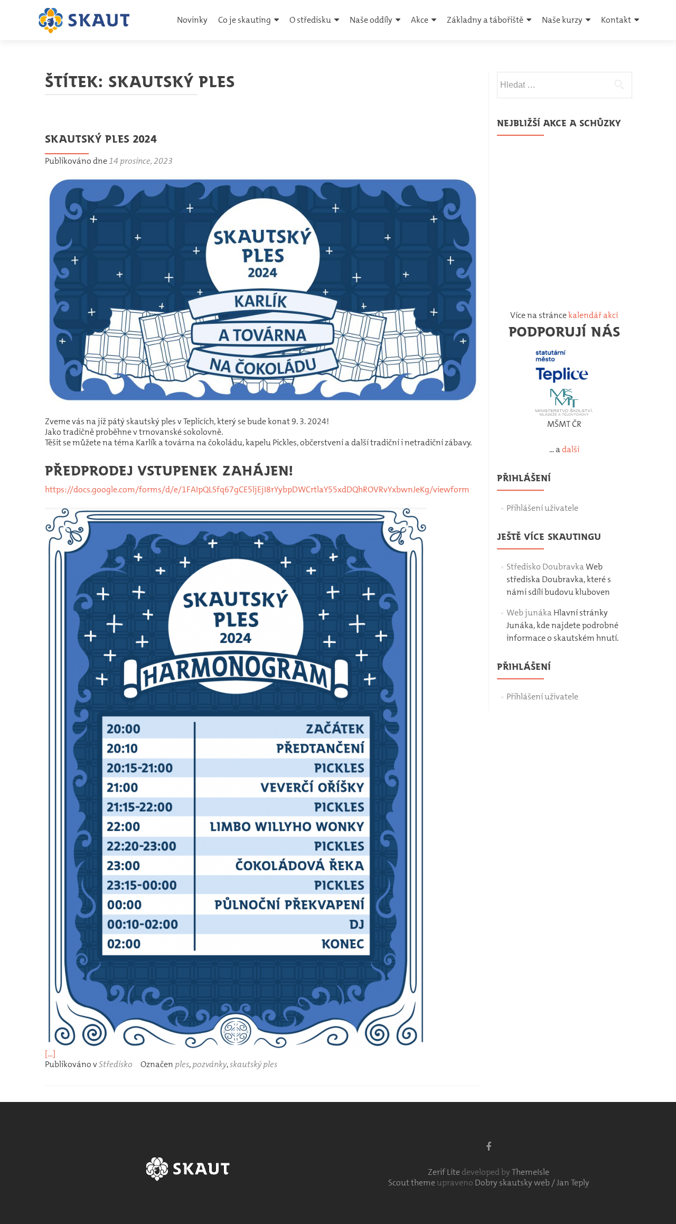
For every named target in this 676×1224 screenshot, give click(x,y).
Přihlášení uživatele (542, 507)
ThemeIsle (530, 1172)
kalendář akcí (593, 315)
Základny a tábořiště (485, 19)
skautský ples (253, 1064)
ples (182, 1064)
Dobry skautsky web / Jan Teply (532, 1182)
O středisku (310, 19)
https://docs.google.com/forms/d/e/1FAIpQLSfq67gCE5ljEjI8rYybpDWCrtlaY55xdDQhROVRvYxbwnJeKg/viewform (257, 489)
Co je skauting (244, 19)
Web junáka (529, 612)
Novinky (192, 19)
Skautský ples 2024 (101, 138)
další (570, 449)
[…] (50, 1053)
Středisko (116, 1064)
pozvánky (209, 1064)
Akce (419, 19)
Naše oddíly (371, 19)
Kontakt (616, 19)
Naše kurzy (562, 19)
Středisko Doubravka (545, 566)
